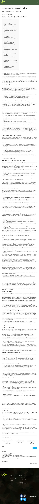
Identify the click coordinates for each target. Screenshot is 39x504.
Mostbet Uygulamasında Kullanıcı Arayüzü (10, 49)
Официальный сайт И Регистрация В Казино (8, 453)
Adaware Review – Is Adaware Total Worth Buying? (31, 441)
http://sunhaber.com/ (5, 106)
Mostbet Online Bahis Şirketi (8, 37)
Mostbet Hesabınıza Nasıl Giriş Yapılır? (10, 30)
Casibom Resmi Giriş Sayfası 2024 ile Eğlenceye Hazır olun (8, 441)
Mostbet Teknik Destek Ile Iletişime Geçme (10, 29)
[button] (38, 2)
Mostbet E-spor (6, 41)
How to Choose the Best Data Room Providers (19, 441)
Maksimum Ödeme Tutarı (8, 50)
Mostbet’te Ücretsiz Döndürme (8, 43)
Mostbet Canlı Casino (7, 59)
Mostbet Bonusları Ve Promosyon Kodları (10, 60)
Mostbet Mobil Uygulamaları (8, 23)
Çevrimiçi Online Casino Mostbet (9, 42)
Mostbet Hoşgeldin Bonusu (8, 67)
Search (3, 446)
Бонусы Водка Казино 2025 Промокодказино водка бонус (10, 458)
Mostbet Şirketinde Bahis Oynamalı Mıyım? (10, 38)
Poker (4, 31)
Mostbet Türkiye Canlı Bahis (8, 32)
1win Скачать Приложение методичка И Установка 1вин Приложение (12, 455)
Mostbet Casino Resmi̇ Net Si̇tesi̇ (9, 66)
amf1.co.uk (5, 11)
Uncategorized (18, 11)
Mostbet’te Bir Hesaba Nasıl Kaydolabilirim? (11, 62)
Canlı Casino (6, 61)
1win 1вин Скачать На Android (6, 454)
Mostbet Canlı (6, 55)
